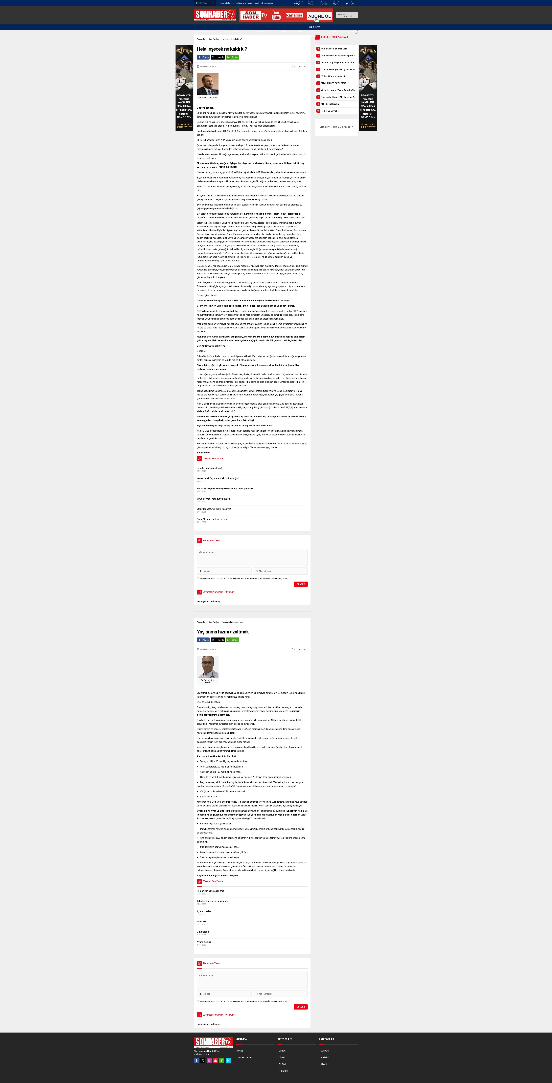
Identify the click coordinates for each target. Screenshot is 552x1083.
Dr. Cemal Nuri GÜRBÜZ (207, 681)
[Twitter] (202, 1060)
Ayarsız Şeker (204, 911)
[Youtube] (215, 1060)
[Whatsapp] (221, 1060)
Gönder (235, 57)
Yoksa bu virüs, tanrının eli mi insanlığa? (218, 478)
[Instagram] (209, 1060)
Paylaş (206, 57)
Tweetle (220, 57)
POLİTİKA (325, 1057)
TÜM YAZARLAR (244, 1057)
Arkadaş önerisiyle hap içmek (212, 901)
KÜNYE (240, 1051)
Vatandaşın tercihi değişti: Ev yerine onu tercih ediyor (241, 3)
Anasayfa (201, 622)
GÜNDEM (325, 1051)
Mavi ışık (201, 921)
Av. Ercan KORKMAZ (207, 97)
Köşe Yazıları (213, 622)
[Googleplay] (228, 1060)
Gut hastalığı (203, 931)
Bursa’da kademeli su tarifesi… (213, 519)
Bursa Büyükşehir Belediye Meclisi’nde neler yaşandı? (225, 488)
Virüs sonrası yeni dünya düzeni (213, 498)
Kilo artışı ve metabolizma (210, 891)
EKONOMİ (283, 1071)
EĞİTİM (282, 1064)
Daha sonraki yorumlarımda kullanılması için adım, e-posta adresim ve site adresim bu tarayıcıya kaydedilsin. (244, 578)
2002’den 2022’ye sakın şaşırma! (214, 509)
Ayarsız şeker (204, 942)
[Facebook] (196, 1060)
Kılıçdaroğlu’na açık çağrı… (211, 468)
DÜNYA (282, 1057)
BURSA (282, 1051)
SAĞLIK (324, 1064)
